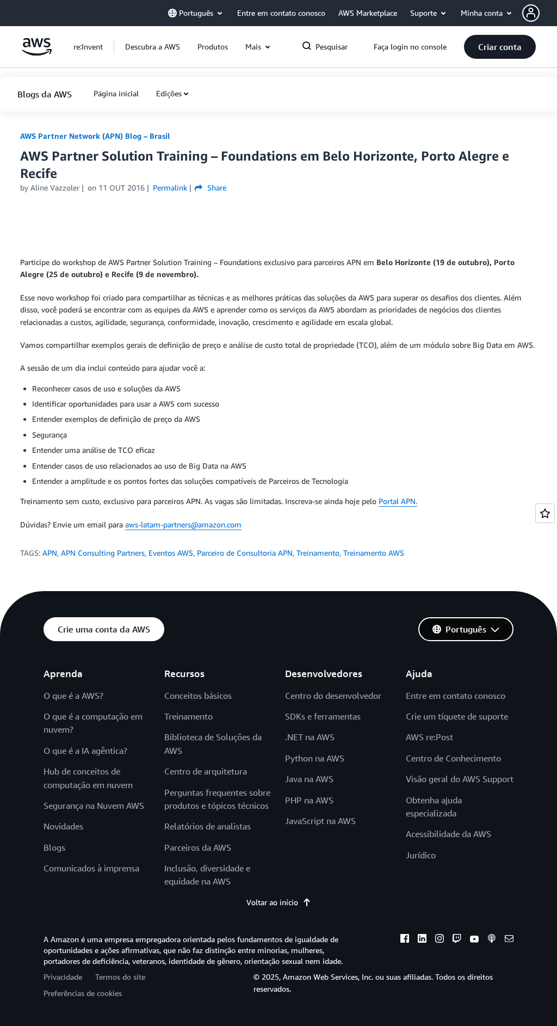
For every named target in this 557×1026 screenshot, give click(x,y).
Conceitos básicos (198, 695)
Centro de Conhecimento (453, 758)
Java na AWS (309, 778)
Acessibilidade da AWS (448, 833)
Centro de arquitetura (205, 771)
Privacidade (63, 976)
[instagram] (439, 940)
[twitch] (457, 940)
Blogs (54, 847)
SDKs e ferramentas (323, 716)
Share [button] (215, 187)
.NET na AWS (310, 737)
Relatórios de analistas (207, 826)
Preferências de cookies (83, 993)
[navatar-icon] (531, 13)
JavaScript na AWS (320, 820)
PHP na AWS (309, 800)
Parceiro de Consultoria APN (245, 552)
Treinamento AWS (373, 552)
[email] (509, 940)
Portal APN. (398, 501)
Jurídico (421, 855)
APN (49, 552)
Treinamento (317, 552)
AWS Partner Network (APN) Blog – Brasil (95, 135)
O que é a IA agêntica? (85, 750)
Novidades (63, 826)
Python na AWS (314, 758)
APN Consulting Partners (103, 552)
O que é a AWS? (73, 695)
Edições (169, 93)
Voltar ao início (272, 902)
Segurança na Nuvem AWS (94, 805)
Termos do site (120, 976)
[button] (539, 13)
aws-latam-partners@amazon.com (183, 524)
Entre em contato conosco (455, 695)
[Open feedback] (545, 513)
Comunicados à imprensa (91, 868)
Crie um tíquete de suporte (457, 716)
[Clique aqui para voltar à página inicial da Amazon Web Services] (37, 52)
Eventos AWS (170, 552)
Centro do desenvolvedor (333, 695)
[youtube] (474, 940)
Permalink (170, 187)
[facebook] (404, 940)
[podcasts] (491, 940)
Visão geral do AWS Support (459, 778)
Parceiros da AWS (197, 847)
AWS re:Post (429, 737)
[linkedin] (422, 940)
